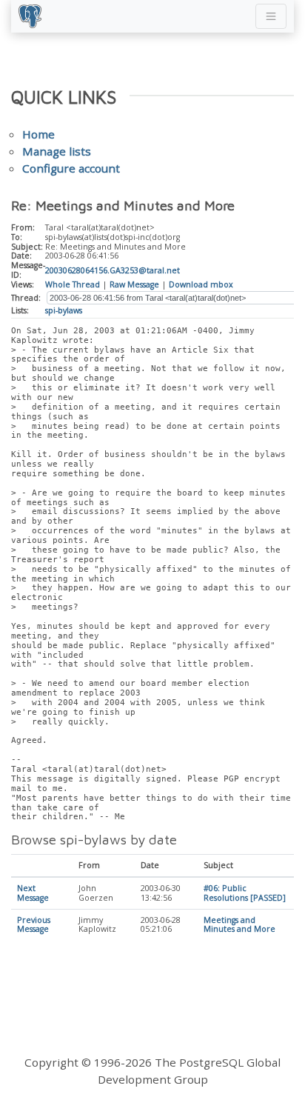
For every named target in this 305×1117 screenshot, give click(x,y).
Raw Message (134, 284)
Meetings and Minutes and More (239, 925)
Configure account (71, 168)
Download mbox (201, 284)
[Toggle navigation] (270, 16)
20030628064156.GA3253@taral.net (112, 270)
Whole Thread (72, 284)
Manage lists (56, 151)
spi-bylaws (63, 310)
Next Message (33, 893)
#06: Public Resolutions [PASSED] (245, 893)
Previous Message (33, 925)
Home (38, 134)
